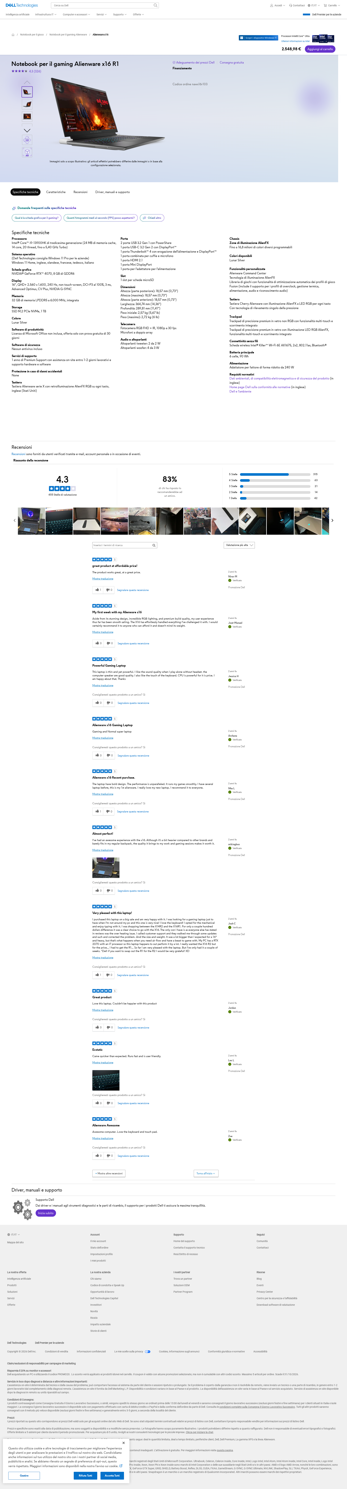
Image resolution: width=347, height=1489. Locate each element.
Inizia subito (45, 1213)
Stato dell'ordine (99, 1247)
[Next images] (27, 130)
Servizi (10, 1298)
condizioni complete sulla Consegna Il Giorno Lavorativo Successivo (257, 1406)
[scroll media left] (15, 521)
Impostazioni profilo (101, 1254)
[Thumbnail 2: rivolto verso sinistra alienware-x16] (27, 104)
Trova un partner (183, 1278)
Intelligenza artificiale (19, 1278)
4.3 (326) (35, 71)
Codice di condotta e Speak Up (107, 1285)
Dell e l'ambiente (240, 391)
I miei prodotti (98, 1260)
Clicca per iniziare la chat (199, 1432)
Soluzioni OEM (182, 1285)
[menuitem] (46, 14)
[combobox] (105, 5)
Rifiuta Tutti (85, 1475)
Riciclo (94, 1317)
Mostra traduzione (102, 578)
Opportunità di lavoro (102, 1291)
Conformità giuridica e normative (226, 1351)
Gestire (24, 1475)
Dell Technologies (16, 1342)
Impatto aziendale (100, 1324)
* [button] (26, 296)
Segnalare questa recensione (133, 590)
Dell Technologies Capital (104, 1298)
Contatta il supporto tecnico (189, 1247)
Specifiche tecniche (25, 192)
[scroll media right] (332, 521)
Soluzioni (12, 1291)
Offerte (11, 1304)
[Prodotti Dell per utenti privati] (13, 34)
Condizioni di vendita (56, 1351)
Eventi (260, 1285)
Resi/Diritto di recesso (186, 1254)
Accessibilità (260, 1351)
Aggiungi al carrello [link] (320, 49)
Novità (94, 1311)
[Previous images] (27, 82)
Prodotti (11, 1285)
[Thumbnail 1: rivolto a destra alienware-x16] (27, 92)
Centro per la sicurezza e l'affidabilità (277, 1298)
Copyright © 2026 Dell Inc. (21, 1351)
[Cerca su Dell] (155, 5)
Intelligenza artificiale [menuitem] (17, 14)
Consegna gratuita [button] (232, 62)
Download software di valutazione (276, 1304)
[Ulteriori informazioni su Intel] (323, 37)
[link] (297, 5)
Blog (259, 1278)
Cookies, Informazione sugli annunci (179, 1351)
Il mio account (98, 1241)
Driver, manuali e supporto (112, 192)
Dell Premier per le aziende (326, 14)
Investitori (96, 1304)
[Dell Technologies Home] (21, 5)
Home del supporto (184, 1241)
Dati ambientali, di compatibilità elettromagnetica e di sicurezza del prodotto (279, 378)
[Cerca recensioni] (154, 545)
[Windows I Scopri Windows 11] (258, 38)
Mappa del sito (15, 1242)
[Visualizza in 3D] (27, 140)
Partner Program (183, 1291)
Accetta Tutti (112, 1475)
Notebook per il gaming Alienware (68, 34)
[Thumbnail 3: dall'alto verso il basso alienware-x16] (27, 116)
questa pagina (225, 1450)
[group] (105, 114)
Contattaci (263, 1247)
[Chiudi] (124, 1443)
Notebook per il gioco (32, 34)
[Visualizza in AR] (27, 152)
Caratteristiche (56, 192)
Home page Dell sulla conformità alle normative (260, 387)
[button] (278, 5)
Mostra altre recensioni (110, 1173)
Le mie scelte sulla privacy (129, 1351)
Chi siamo (95, 1278)
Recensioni (80, 192)
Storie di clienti (98, 1330)
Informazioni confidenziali (91, 1351)
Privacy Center (265, 1291)
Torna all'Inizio (204, 1173)
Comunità (262, 1241)
